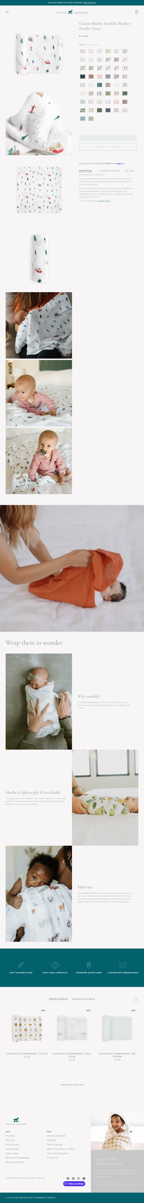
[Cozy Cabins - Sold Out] (108, 60)
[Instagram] (78, 1178)
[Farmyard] (125, 77)
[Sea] (108, 111)
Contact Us (52, 1158)
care (131, 171)
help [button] (49, 1132)
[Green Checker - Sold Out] (92, 69)
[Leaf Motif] (100, 60)
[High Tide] (108, 102)
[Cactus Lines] (108, 94)
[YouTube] (84, 1178)
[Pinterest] (73, 1178)
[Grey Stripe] (108, 77)
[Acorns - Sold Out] (125, 60)
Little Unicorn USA (18, 1198)
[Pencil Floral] (92, 102)
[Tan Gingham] (92, 85)
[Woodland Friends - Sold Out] (117, 69)
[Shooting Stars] (83, 85)
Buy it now (108, 156)
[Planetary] (100, 94)
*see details (89, 3)
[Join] (136, 1182)
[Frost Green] (83, 102)
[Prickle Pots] (125, 85)
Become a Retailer (15, 1162)
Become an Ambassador (18, 1158)
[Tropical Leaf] (83, 111)
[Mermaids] (125, 111)
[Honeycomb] (92, 94)
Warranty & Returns (56, 1136)
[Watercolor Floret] (117, 111)
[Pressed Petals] (108, 85)
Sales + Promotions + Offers (60, 1149)
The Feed (10, 1136)
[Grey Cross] (117, 85)
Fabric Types (12, 1153)
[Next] (135, 999)
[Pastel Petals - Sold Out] (108, 69)
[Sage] (125, 94)
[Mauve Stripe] (92, 77)
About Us (10, 1140)
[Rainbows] (83, 94)
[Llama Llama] (100, 102)
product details (110, 171)
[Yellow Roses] (108, 52)
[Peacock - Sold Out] (100, 69)
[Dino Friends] (117, 77)
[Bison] (125, 69)
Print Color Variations (57, 1153)
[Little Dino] (83, 60)
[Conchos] (83, 52)
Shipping (51, 1140)
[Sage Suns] (100, 111)
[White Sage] (91, 119)
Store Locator (12, 1144)
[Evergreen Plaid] (83, 77)
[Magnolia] (125, 52)
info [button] (8, 1132)
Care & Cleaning (54, 1144)
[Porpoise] (125, 102)
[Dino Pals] (92, 111)
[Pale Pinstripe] (100, 52)
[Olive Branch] (117, 52)
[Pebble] (117, 94)
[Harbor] (83, 119)
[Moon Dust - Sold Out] (117, 60)
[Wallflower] (100, 85)
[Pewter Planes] (92, 60)
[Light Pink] (100, 77)
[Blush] (117, 102)
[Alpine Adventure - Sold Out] (83, 69)
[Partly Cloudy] (92, 52)
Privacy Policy (12, 1149)
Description (85, 171)
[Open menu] (10, 11)
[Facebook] (68, 1178)
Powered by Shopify (45, 1198)
